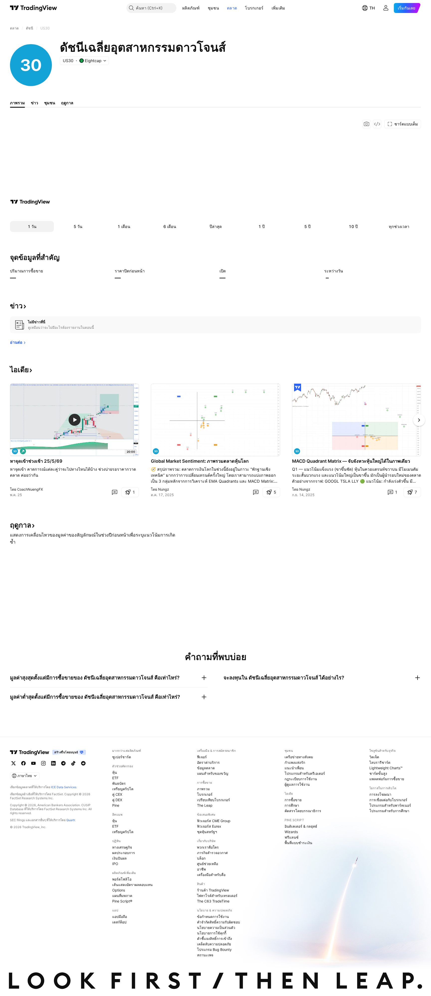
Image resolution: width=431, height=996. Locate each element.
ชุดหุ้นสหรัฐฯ (207, 832)
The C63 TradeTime (213, 901)
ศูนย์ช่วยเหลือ (207, 864)
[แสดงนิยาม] (46, 271)
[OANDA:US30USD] (15, 451)
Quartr (70, 820)
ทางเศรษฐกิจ (122, 847)
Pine (115, 805)
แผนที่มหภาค (122, 895)
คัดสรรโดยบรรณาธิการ (303, 811)
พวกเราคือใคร (208, 847)
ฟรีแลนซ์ (292, 837)
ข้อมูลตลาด (206, 768)
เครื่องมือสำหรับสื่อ (211, 875)
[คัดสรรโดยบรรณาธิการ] (297, 388)
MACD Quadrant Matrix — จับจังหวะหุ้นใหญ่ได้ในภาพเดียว (351, 461)
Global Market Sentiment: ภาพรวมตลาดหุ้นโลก (200, 461)
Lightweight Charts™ (386, 768)
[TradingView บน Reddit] (83, 763)
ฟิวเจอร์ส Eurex (209, 826)
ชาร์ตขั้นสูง (378, 773)
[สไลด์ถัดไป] (419, 420)
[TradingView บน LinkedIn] (53, 763)
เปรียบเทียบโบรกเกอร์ (213, 800)
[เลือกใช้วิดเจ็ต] (377, 124)
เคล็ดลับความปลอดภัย (214, 944)
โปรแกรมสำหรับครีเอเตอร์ (305, 773)
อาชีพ (201, 869)
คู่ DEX (117, 800)
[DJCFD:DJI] (297, 451)
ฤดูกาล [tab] (67, 102)
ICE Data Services (63, 787)
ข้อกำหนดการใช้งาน (213, 916)
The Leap (205, 805)
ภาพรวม (203, 789)
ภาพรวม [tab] (17, 102)
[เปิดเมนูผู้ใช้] (386, 8)
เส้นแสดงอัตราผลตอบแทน (132, 885)
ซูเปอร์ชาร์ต (121, 757)
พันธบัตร (119, 783)
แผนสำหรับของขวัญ (212, 773)
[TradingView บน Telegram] (63, 763)
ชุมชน (213, 7)
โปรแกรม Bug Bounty (214, 949)
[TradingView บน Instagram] (43, 763)
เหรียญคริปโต (122, 789)
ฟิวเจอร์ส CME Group (213, 821)
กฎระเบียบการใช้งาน (301, 779)
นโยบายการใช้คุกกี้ (211, 933)
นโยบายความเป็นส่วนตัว (216, 927)
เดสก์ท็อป (119, 922)
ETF (115, 778)
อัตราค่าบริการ (208, 762)
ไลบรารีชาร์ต (379, 762)
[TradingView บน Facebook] (23, 763)
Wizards (291, 832)
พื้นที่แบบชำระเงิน (298, 843)
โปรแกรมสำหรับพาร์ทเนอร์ (390, 805)
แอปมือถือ (119, 916)
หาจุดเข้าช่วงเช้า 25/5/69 (36, 461)
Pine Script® (122, 901)
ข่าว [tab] (34, 102)
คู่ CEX (117, 794)
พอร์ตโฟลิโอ (121, 879)
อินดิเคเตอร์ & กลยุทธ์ (301, 826)
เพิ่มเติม (278, 7)
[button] (203, 8)
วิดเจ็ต (374, 757)
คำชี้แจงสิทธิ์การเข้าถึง (214, 938)
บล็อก (201, 858)
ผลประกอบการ (123, 853)
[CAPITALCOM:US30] (156, 451)
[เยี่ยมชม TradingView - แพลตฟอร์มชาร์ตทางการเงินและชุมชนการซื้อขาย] (30, 201)
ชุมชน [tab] (49, 102)
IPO (115, 864)
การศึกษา (292, 805)
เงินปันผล (119, 858)
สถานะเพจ (205, 955)
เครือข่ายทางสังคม (299, 757)
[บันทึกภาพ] (366, 124)
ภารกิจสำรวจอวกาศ (212, 853)
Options (118, 890)
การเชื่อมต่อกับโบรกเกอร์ (388, 800)
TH (372, 7)
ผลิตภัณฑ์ (191, 7)
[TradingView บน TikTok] (73, 763)
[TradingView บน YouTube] (33, 763)
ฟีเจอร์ (202, 757)
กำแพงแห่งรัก (295, 762)
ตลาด (232, 7)
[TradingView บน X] (13, 763)
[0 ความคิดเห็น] (114, 492)
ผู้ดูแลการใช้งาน (297, 784)
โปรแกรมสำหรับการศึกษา (389, 811)
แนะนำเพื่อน (294, 768)
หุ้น (114, 772)
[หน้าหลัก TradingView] (33, 7)
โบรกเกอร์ (254, 7)
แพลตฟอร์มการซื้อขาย (386, 779)
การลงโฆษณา (380, 794)
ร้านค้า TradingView (213, 890)
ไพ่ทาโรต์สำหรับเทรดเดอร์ (217, 895)
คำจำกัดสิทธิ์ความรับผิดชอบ (218, 922)
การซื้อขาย (293, 800)
